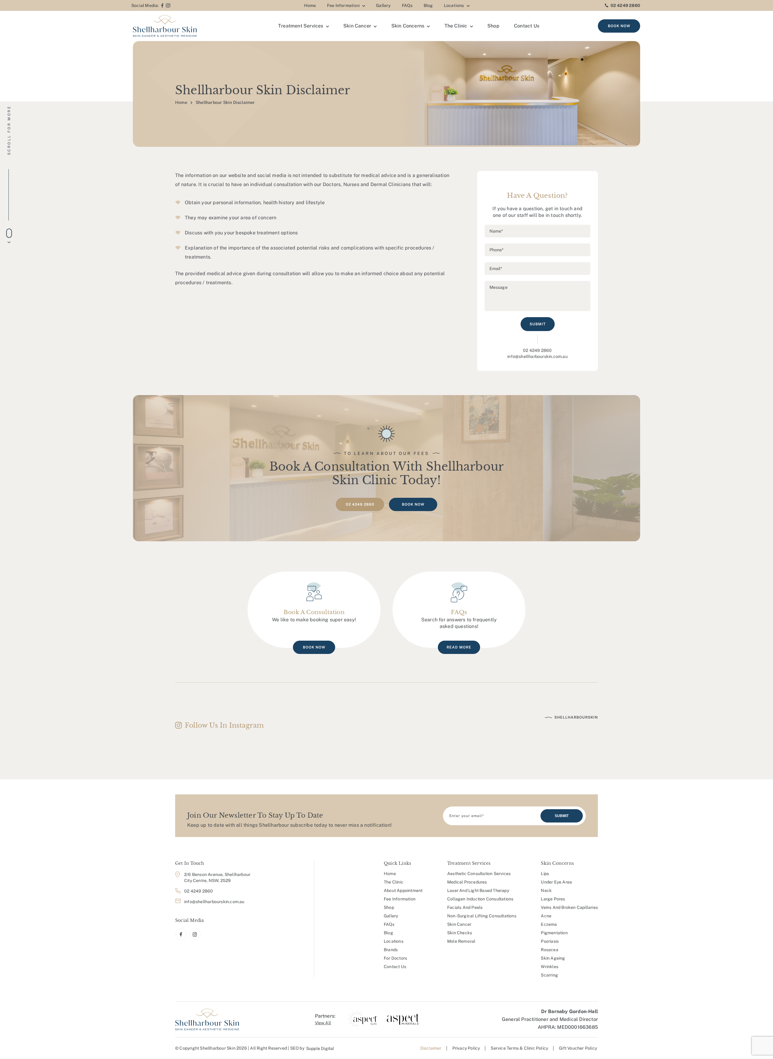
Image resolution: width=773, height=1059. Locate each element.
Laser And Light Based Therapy (478, 890)
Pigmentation (554, 932)
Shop (493, 26)
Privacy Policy (466, 1048)
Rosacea (549, 949)
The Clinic (455, 26)
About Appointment (403, 890)
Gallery (383, 5)
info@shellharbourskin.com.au (537, 356)
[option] (362, 1019)
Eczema (549, 924)
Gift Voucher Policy (578, 1048)
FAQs (407, 5)
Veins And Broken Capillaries (569, 907)
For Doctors (395, 958)
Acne (546, 915)
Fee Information (343, 5)
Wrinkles (549, 966)
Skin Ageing (553, 958)
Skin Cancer (357, 26)
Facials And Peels (465, 907)
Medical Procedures (467, 882)
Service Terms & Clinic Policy (519, 1048)
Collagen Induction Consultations (480, 898)
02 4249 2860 (625, 5)
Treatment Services (300, 26)
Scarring (549, 975)
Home (310, 5)
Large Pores (553, 898)
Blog (428, 5)
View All (323, 1022)
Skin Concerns (408, 26)
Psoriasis (550, 941)
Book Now (619, 26)
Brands (391, 949)
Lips (545, 873)
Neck (546, 890)
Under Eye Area (556, 882)
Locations (454, 5)
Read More (459, 647)
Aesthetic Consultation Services (479, 873)
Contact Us (526, 26)
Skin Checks (459, 932)
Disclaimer (430, 1048)
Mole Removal (461, 941)
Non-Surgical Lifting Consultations (481, 915)
